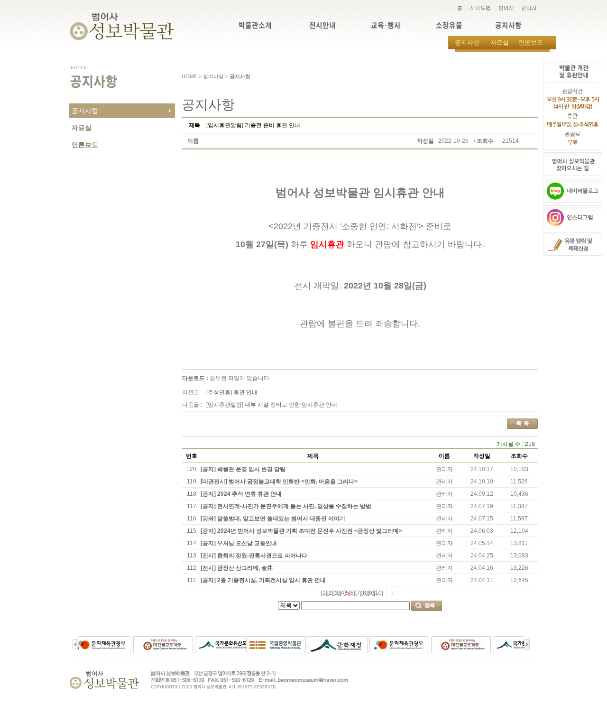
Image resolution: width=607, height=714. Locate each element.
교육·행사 (386, 25)
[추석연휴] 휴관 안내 (232, 392)
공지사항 (508, 25)
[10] (378, 593)
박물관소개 (255, 25)
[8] (364, 593)
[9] (371, 593)
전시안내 (322, 25)
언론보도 (530, 42)
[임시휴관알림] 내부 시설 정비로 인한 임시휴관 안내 (271, 404)
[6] (352, 593)
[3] (336, 593)
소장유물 (449, 25)
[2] (330, 593)
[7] (358, 593)
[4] (343, 593)
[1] (324, 593)
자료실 (499, 42)
